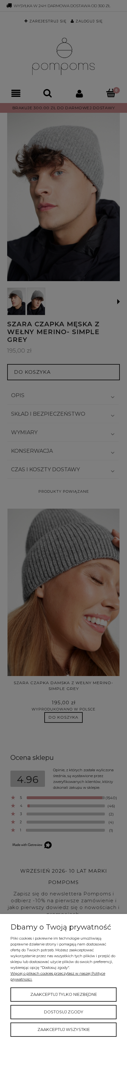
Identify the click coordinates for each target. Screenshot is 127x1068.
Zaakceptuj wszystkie (63, 1029)
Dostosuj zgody (63, 1011)
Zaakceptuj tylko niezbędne (63, 994)
